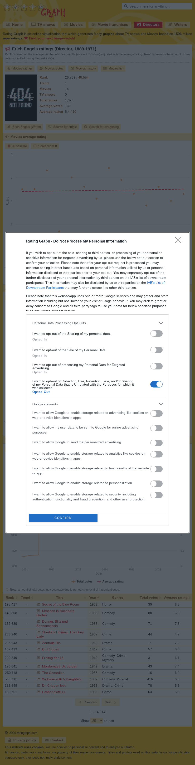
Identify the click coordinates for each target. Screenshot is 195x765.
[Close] (179, 241)
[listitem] (97, 323)
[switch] (156, 333)
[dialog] (97, 382)
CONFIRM (63, 518)
